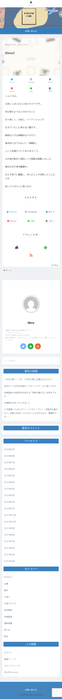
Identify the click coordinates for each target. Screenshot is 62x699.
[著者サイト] (16, 247)
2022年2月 (9, 501)
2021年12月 (10, 515)
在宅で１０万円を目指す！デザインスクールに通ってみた (30, 386)
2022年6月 (9, 482)
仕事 (6, 583)
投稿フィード (10, 659)
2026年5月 (9, 449)
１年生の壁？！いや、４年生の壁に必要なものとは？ (28, 379)
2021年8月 (9, 534)
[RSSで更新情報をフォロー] (31, 255)
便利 (6, 590)
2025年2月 (9, 462)
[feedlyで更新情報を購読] (45, 247)
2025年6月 (9, 456)
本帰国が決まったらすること (17, 402)
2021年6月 (9, 548)
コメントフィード (12, 665)
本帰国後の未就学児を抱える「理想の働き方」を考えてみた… (30, 394)
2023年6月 (9, 469)
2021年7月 (9, 541)
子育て (7, 597)
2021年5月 (9, 554)
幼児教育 (8, 610)
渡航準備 (8, 623)
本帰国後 (8, 616)
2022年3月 (9, 495)
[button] (56, 360)
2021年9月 (9, 528)
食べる (7, 629)
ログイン (8, 652)
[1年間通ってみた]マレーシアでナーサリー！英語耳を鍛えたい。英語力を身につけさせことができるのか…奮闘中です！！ (31, 413)
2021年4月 (9, 561)
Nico (31, 322)
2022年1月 (9, 508)
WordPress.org (11, 672)
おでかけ (8, 577)
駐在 (6, 636)
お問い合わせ (31, 689)
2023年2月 (9, 475)
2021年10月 (10, 521)
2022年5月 (9, 488)
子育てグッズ (10, 603)
